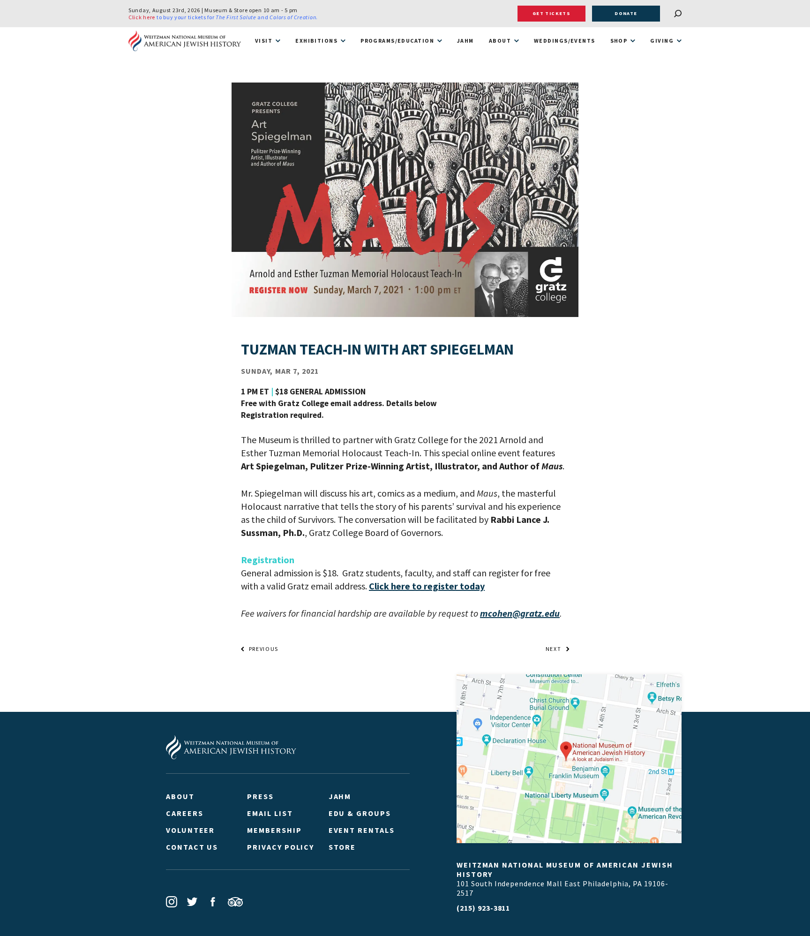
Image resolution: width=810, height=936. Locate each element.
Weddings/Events (564, 41)
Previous (263, 649)
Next (554, 649)
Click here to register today (427, 586)
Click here (141, 17)
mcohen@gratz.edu (520, 613)
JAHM (465, 41)
